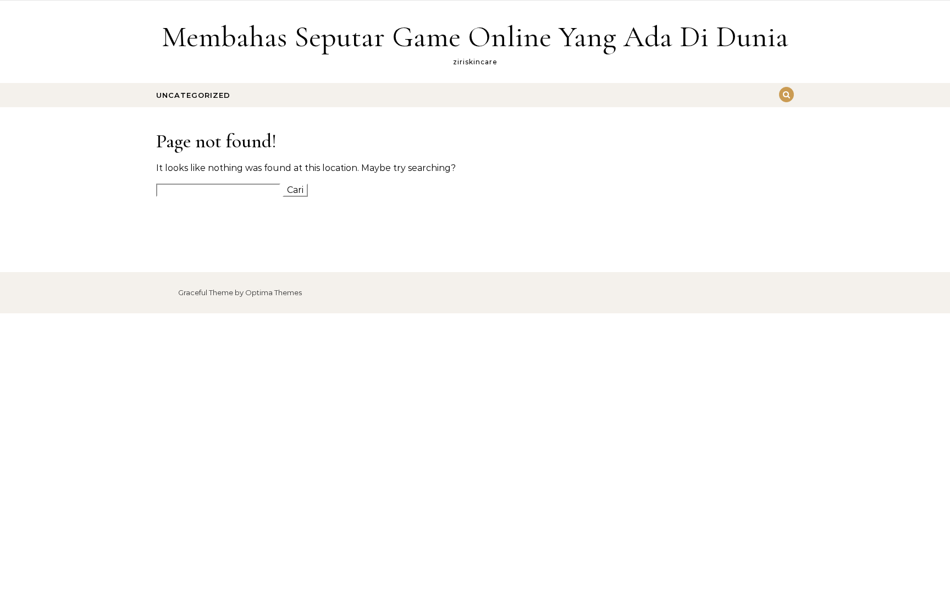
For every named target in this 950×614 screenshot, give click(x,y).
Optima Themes (273, 292)
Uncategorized (193, 95)
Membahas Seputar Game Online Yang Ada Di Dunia (475, 36)
